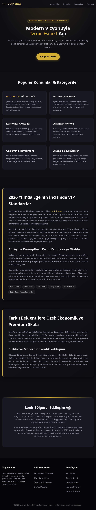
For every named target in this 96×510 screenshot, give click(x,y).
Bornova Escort (72, 478)
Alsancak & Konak (73, 487)
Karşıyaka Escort (72, 482)
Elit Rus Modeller (41, 487)
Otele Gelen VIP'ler (41, 478)
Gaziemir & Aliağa (73, 491)
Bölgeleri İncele (48, 56)
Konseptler (78, 4)
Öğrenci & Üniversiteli (43, 482)
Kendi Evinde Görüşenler (44, 473)
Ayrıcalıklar (55, 4)
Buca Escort (13, 96)
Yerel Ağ (90, 4)
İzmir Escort (43, 33)
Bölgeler (66, 4)
